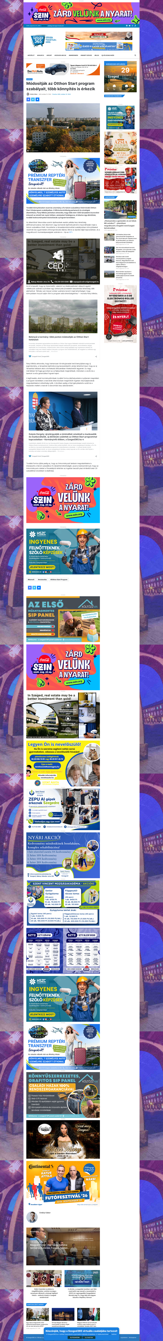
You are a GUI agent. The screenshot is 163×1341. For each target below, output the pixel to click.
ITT (110, 1334)
